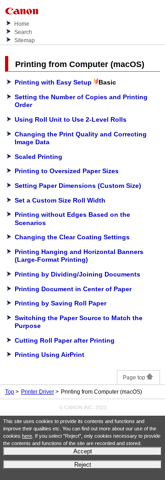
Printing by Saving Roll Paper (60, 303)
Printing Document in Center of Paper (73, 289)
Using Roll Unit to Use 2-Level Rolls (70, 119)
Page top (134, 377)
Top (9, 392)
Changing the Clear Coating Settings (72, 237)
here (27, 436)
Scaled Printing (38, 156)
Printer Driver (37, 392)
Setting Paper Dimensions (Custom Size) (78, 185)
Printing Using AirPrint (49, 354)
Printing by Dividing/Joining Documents (77, 274)
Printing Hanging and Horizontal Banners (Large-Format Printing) (79, 255)
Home (21, 24)
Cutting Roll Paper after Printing (65, 340)
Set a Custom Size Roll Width (60, 200)
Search (23, 32)
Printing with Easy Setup (53, 82)
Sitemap (24, 40)
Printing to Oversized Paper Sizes (67, 171)
